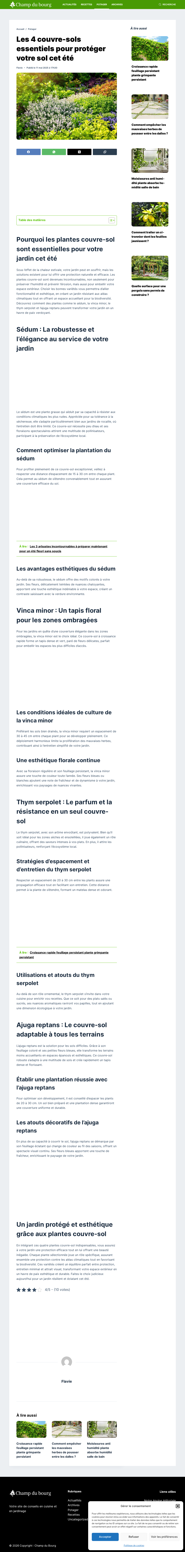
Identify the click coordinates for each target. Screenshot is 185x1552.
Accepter (105, 1536)
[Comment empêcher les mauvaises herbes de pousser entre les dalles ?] (67, 1429)
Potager (102, 4)
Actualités (69, 4)
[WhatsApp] (54, 152)
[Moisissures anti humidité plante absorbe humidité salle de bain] (102, 1429)
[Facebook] (28, 152)
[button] (178, 1506)
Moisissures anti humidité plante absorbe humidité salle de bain (148, 183)
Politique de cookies (134, 1545)
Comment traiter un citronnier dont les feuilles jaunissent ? (149, 236)
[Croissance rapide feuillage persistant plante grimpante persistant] (31, 1429)
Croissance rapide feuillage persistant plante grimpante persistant (145, 73)
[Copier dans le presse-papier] (105, 152)
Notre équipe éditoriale (160, 1500)
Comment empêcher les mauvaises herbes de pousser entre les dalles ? (150, 129)
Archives (117, 4)
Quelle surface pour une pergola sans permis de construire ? (149, 290)
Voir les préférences (164, 1536)
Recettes (86, 4)
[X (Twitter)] (79, 152)
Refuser (134, 1536)
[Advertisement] (66, 185)
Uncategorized (78, 1519)
